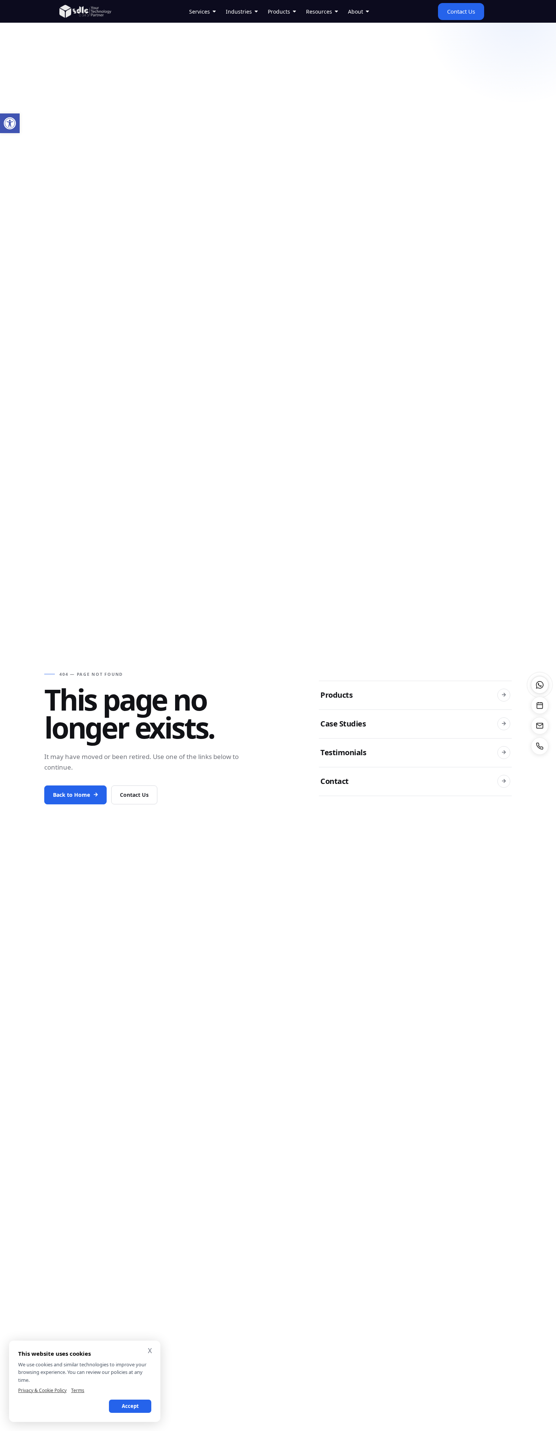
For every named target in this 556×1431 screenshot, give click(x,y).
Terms (77, 1390)
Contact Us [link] (134, 794)
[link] (10, 123)
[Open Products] (294, 12)
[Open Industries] (256, 12)
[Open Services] (214, 12)
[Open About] (367, 12)
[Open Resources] (336, 12)
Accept (130, 1406)
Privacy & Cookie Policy (42, 1390)
